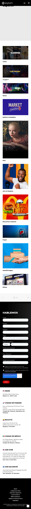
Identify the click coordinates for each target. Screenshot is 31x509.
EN (24, 3)
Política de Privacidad (18, 505)
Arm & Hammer (8, 191)
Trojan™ (6, 79)
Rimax (5, 287)
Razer (5, 95)
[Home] (15, 483)
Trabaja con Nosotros (15, 498)
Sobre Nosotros (15, 491)
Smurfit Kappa (8, 270)
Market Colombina (9, 117)
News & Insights (15, 496)
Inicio (15, 489)
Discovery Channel (9, 221)
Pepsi (5, 240)
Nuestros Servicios (15, 493)
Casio (5, 61)
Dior (4, 160)
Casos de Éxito (15, 495)
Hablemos (15, 500)
